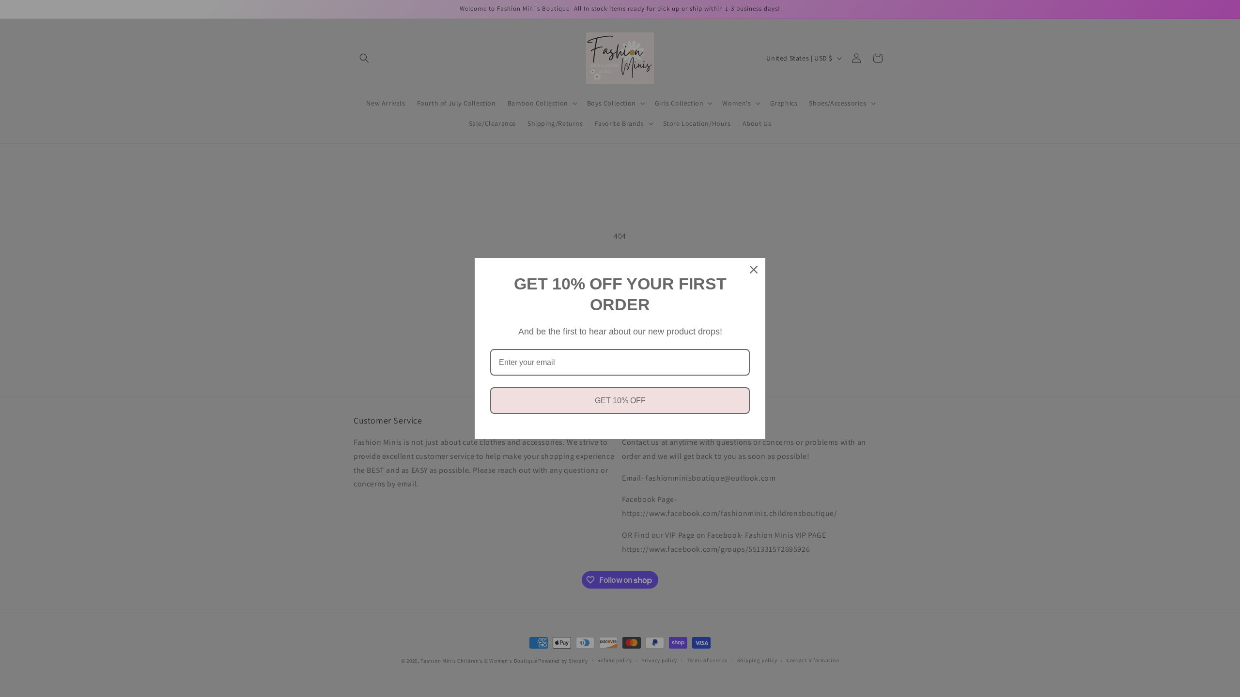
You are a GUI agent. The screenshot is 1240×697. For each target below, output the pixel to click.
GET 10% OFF (620, 400)
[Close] (753, 269)
